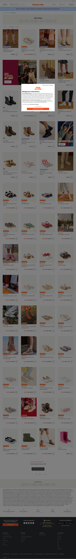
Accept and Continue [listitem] (38, 109)
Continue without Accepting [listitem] (47, 85)
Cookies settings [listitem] (38, 106)
